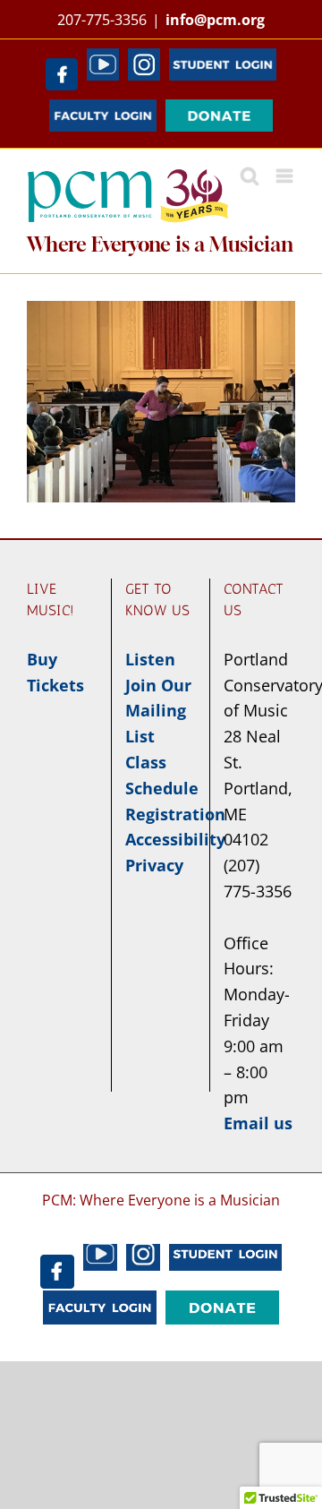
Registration (175, 814)
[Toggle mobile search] (249, 176)
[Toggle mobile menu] (285, 176)
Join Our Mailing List (158, 711)
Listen (150, 659)
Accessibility (175, 839)
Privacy (154, 865)
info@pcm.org (215, 20)
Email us (258, 1123)
